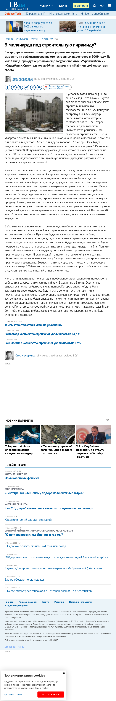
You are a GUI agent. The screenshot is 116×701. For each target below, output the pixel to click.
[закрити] (64, 673)
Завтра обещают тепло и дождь (25, 579)
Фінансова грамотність (63, 13)
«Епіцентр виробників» (95, 13)
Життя (34, 38)
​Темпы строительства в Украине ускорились (33, 325)
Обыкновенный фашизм (22, 478)
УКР (102, 5)
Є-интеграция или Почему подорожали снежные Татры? (44, 493)
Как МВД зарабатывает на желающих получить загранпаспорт (49, 508)
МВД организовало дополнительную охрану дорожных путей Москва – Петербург (56, 557)
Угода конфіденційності (17, 605)
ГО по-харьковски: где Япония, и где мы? (34, 534)
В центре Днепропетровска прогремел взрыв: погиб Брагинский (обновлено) (54, 568)
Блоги (63, 5)
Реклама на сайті (28, 601)
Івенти (45, 601)
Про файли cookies (12, 694)
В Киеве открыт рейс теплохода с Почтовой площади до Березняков (48, 591)
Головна (9, 38)
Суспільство (22, 38)
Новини (45, 5)
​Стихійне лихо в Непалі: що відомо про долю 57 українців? (91, 26)
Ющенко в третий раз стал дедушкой (28, 520)
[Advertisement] (58, 387)
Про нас (9, 601)
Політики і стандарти (80, 601)
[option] (31, 26)
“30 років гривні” (34, 13)
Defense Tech (13, 13)
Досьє (61, 17)
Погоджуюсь (50, 694)
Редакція (59, 601)
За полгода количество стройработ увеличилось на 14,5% (42, 334)
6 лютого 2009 (46, 39)
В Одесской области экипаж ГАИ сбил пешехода (35, 546)
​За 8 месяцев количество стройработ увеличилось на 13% (43, 343)
